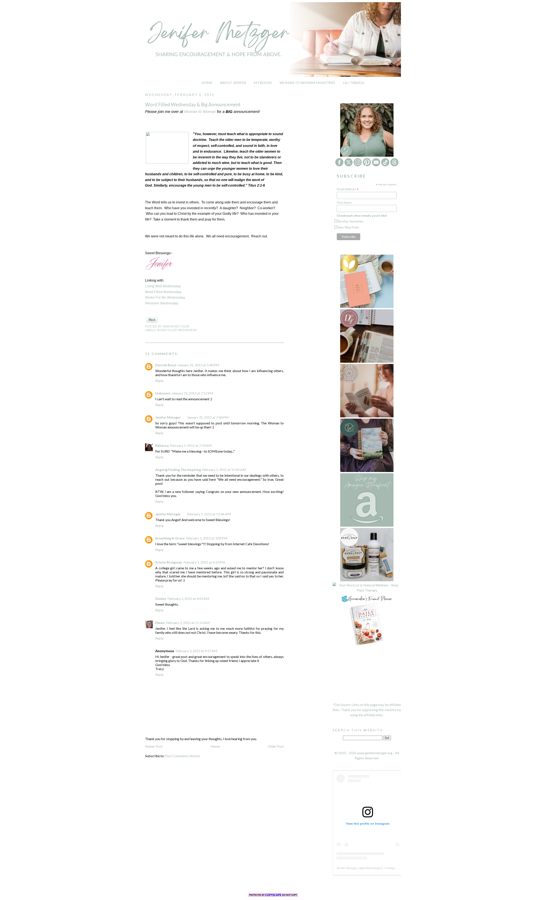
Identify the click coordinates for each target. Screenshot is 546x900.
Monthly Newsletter (351, 221)
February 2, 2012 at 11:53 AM (188, 623)
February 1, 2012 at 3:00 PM (207, 538)
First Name (344, 202)
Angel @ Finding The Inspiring (178, 470)
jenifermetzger (372, 868)
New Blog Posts (348, 227)
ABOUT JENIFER (233, 82)
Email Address (348, 189)
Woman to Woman (200, 112)
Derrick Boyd (165, 365)
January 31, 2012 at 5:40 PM (198, 365)
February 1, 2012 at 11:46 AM (209, 514)
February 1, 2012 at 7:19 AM (191, 445)
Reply (159, 380)
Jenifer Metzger (168, 417)
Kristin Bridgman (168, 562)
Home (215, 746)
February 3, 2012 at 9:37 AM (196, 651)
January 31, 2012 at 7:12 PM (192, 393)
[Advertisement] (367, 674)
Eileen (160, 623)
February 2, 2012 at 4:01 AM (188, 598)
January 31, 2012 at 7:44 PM (208, 417)
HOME (206, 82)
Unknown (162, 393)
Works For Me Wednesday (165, 297)
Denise (160, 598)
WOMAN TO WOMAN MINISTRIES (307, 82)
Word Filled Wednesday (163, 292)
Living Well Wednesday (163, 286)
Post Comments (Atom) (182, 756)
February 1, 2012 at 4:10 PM (204, 562)
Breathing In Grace (170, 538)
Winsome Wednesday (161, 303)
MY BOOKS (263, 82)
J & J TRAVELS (353, 82)
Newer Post (154, 746)
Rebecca (162, 445)
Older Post (276, 746)
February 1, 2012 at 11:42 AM (224, 470)
